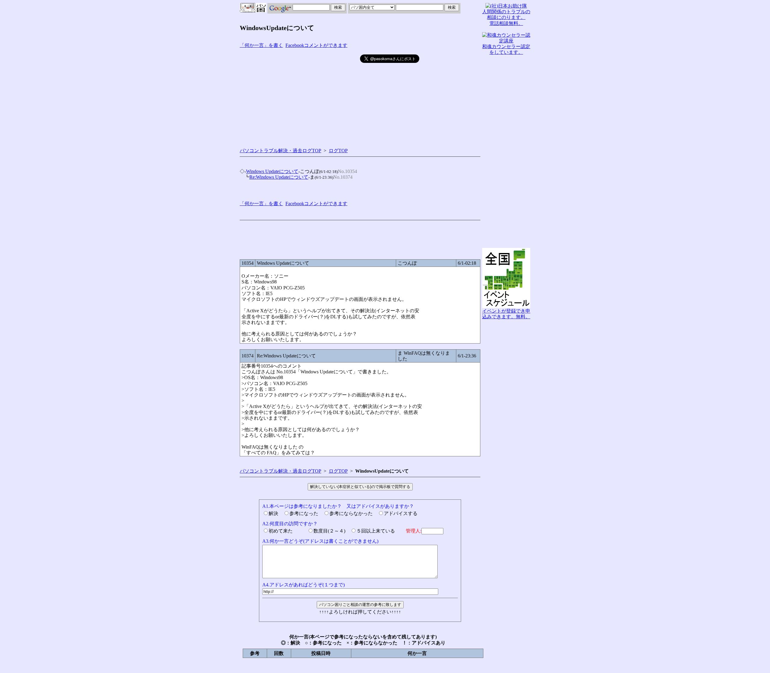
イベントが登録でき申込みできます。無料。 (506, 313)
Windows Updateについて (272, 171)
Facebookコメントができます (316, 45)
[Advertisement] (299, 96)
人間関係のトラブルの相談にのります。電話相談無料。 (506, 17)
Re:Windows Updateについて (278, 177)
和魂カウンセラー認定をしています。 (506, 49)
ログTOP (338, 150)
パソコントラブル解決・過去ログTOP (280, 150)
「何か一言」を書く (261, 45)
